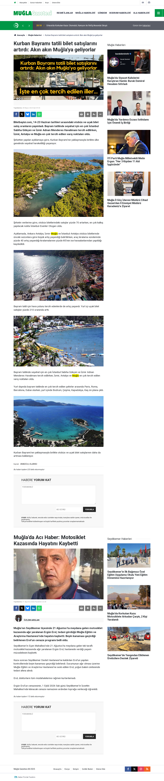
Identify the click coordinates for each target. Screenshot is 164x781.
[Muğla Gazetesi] (33, 13)
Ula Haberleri (141, 13)
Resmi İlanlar (65, 13)
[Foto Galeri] (149, 2)
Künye (67, 769)
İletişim (76, 769)
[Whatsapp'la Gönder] (39, 114)
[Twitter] (21, 114)
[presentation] (23, 25)
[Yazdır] (81, 114)
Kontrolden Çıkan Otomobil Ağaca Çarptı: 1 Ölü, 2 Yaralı (70, 25)
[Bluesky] (27, 114)
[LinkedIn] (33, 114)
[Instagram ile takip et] (141, 769)
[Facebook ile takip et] (128, 769)
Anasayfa (21, 35)
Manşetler (23, 3)
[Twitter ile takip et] (134, 769)
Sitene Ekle (56, 3)
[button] (87, 114)
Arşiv (47, 3)
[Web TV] (142, 2)
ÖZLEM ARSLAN (31, 620)
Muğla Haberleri (85, 13)
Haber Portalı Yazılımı (26, 777)
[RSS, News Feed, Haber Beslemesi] (147, 769)
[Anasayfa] (15, 3)
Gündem (102, 13)
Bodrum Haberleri (120, 13)
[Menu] (158, 13)
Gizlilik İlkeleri (87, 769)
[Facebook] (16, 114)
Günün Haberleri (36, 3)
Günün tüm (141, 25)
